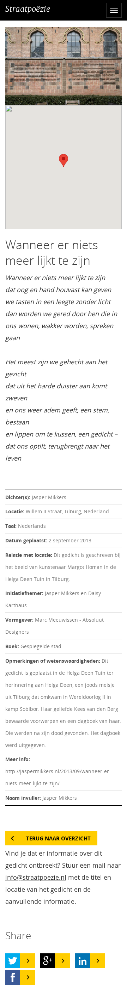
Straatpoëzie (27, 9)
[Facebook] (12, 977)
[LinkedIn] (82, 960)
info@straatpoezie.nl (35, 877)
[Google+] (47, 960)
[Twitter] (12, 960)
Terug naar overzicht (58, 838)
